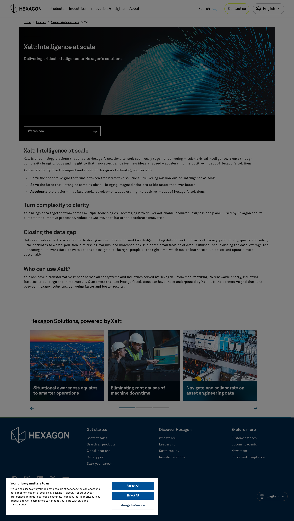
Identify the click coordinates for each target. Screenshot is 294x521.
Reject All (133, 495)
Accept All (133, 486)
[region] (82, 496)
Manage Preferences (133, 505)
